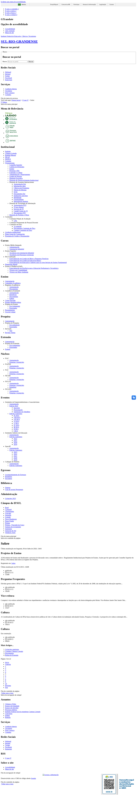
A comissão (18, 226)
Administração (14, 247)
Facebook (8, 747)
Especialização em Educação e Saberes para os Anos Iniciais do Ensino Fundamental (38, 262)
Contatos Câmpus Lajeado (14, 651)
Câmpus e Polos (10, 704)
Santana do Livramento (13, 527)
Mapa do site (9, 33)
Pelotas (7, 523)
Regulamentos (10, 310)
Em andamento (14, 325)
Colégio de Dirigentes (16, 167)
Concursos (8, 714)
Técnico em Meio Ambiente (18, 272)
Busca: (5, 61)
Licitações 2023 (10, 498)
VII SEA (17, 419)
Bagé (7, 508)
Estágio (7, 349)
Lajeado (8, 517)
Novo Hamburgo (11, 519)
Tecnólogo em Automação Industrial (21, 253)
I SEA (16, 431)
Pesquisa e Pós (14, 171)
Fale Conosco (9, 93)
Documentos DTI (20, 213)
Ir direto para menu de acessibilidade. (13, 2)
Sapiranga (8, 529)
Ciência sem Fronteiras (21, 188)
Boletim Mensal (10, 155)
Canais (111, 4)
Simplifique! (54, 4)
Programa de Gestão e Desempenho (17, 236)
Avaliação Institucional (13, 232)
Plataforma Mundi (11, 264)
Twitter (7, 745)
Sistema (7, 488)
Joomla (33, 778)
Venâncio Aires (10, 533)
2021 (15, 440)
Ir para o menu (10, 11)
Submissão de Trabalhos (22, 412)
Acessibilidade (10, 29)
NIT (10, 331)
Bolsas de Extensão (11, 655)
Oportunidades (19, 199)
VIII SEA (17, 417)
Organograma (9, 163)
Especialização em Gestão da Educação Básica (25, 260)
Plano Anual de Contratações (15, 234)
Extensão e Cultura (15, 172)
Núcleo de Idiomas (20, 190)
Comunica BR (66, 4)
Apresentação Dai (20, 184)
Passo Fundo (9, 521)
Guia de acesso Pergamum (14, 489)
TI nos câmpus (19, 207)
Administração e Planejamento (19, 174)
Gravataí (8, 513)
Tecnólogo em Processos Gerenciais (21, 255)
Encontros (8, 478)
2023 (15, 452)
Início (7, 662)
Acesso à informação (89, 4)
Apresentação (9, 281)
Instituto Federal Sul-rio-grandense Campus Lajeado (22, 712)
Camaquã (8, 509)
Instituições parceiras (21, 196)
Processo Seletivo (11, 710)
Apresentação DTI (20, 205)
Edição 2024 (13, 406)
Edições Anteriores (15, 414)
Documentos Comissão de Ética (24, 228)
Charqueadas (9, 511)
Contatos (8, 95)
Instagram (8, 749)
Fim (6, 687)
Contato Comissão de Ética (23, 230)
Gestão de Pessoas (15, 176)
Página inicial (16, 100)
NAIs (15, 192)
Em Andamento (14, 306)
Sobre (13, 563)
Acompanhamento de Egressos (15, 475)
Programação (18, 410)
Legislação (102, 4)
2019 (15, 444)
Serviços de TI (19, 209)
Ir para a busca (10, 13)
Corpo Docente (10, 300)
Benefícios (13, 295)
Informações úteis (20, 186)
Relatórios (12, 387)
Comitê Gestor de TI (21, 211)
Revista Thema (10, 333)
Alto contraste (10, 31)
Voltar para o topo (7, 693)
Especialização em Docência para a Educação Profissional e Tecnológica (33, 268)
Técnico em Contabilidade (18, 270)
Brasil (24, 4)
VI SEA (16, 421)
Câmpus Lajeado (11, 153)
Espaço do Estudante (12, 706)
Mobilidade (17, 198)
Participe (76, 4)
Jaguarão (8, 515)
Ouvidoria (8, 91)
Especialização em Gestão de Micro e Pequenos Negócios (28, 259)
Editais (11, 298)
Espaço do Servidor (11, 708)
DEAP (7, 157)
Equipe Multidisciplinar (13, 302)
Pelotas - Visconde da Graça (14, 525)
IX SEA (16, 415)
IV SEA (16, 425)
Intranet (7, 743)
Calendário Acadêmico (13, 283)
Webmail (8, 741)
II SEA (16, 429)
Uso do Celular (10, 312)
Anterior (8, 664)
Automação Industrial (16, 249)
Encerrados (13, 308)
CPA (15, 221)
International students (21, 201)
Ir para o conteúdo (12, 9)
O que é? (25, 100)
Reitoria (7, 717)
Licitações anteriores (12, 649)
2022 (15, 439)
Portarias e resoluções (16, 362)
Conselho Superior (15, 165)
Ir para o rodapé (11, 15)
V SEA (16, 423)
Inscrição (17, 408)
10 (6, 684)
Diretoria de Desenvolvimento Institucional (23, 180)
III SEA (16, 427)
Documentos (13, 289)
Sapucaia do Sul (10, 531)
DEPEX (8, 159)
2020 (15, 442)
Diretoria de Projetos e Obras (19, 215)
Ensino (11, 169)
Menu (5, 102)
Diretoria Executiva (16, 178)
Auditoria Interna (11, 89)
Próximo (8, 685)
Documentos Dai (19, 194)
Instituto (8, 151)
